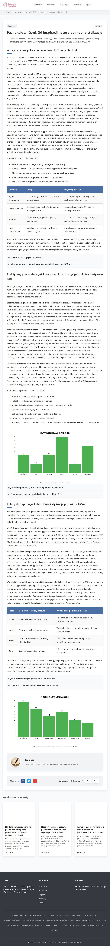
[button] (87, 781)
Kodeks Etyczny (87, 920)
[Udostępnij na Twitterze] (29, 781)
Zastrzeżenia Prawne (42, 925)
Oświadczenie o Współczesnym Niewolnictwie (69, 925)
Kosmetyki (77, 4)
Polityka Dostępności (19, 915)
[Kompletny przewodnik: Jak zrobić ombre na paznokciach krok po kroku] (91, 811)
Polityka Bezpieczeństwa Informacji (20, 925)
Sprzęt (89, 4)
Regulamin (55, 930)
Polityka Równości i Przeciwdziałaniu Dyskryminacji (61, 920)
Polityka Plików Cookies (73, 915)
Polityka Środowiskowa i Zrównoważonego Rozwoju (22, 920)
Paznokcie (38, 4)
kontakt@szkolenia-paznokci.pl (93, 886)
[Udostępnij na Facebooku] (23, 781)
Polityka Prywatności (95, 925)
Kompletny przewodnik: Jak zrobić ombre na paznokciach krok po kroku (90, 829)
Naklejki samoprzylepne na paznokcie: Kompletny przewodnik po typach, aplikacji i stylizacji (18, 831)
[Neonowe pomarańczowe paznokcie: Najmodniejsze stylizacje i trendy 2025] (55, 811)
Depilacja (64, 4)
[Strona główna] (10, 5)
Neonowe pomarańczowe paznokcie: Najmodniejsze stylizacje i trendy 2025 (53, 829)
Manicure (51, 4)
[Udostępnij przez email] (35, 781)
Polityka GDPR (101, 920)
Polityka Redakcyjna (91, 915)
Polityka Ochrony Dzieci (37, 915)
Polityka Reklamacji (55, 915)
